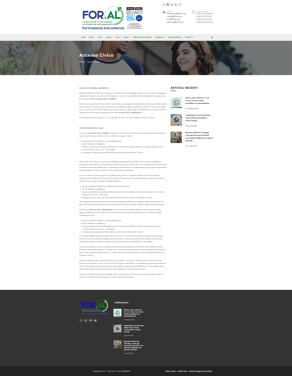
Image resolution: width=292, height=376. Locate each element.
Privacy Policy (170, 371)
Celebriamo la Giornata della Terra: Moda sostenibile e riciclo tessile (197, 118)
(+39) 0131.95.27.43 (204, 22)
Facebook (81, 320)
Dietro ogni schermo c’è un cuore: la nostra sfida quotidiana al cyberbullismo (197, 100)
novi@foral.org (173, 19)
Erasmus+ (159, 37)
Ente (91, 37)
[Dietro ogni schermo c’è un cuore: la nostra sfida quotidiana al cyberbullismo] (176, 102)
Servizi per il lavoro (141, 37)
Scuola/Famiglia (175, 37)
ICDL (117, 37)
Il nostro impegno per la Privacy (200, 371)
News (126, 37)
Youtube (95, 320)
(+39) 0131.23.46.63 (204, 13)
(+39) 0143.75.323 (204, 19)
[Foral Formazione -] (111, 17)
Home (83, 37)
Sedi (99, 37)
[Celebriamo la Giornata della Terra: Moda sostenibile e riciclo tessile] (176, 119)
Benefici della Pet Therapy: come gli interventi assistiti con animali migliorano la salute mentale (133, 345)
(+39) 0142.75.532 (204, 16)
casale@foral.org (174, 16)
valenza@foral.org (175, 22)
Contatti (189, 37)
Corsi (108, 37)
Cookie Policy (182, 371)
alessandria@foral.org (176, 13)
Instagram (90, 320)
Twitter (85, 320)
